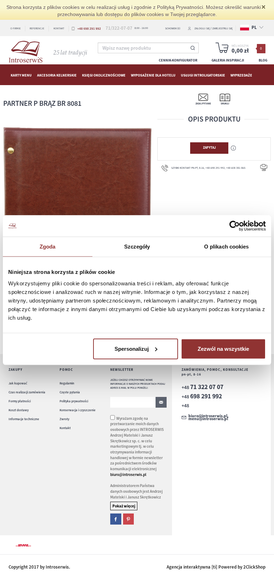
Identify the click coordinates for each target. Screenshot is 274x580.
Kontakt (59, 28)
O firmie (15, 28)
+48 (202, 387)
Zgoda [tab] (48, 247)
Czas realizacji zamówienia (27, 392)
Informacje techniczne (24, 419)
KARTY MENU (21, 75)
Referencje (37, 28)
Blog (263, 60)
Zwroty (64, 419)
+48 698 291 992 (89, 28)
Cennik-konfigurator (178, 60)
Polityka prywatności (74, 401)
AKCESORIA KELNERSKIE (57, 75)
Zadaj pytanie (203, 103)
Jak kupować (18, 383)
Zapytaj (209, 148)
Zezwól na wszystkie (223, 348)
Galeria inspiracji (228, 60)
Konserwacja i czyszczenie (78, 410)
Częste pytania (70, 392)
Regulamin (67, 383)
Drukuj (225, 103)
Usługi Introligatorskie (203, 75)
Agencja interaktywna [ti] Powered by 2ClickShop (216, 567)
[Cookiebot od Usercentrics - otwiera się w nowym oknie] (234, 226)
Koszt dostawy (19, 410)
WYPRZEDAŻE (241, 75)
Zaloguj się (202, 28)
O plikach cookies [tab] (226, 247)
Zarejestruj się (222, 28)
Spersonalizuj (132, 348)
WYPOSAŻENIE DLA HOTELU (153, 75)
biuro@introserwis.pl (128, 474)
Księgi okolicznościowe (104, 75)
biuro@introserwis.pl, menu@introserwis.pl (208, 417)
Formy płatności (20, 401)
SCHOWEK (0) (172, 28)
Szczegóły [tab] (137, 247)
